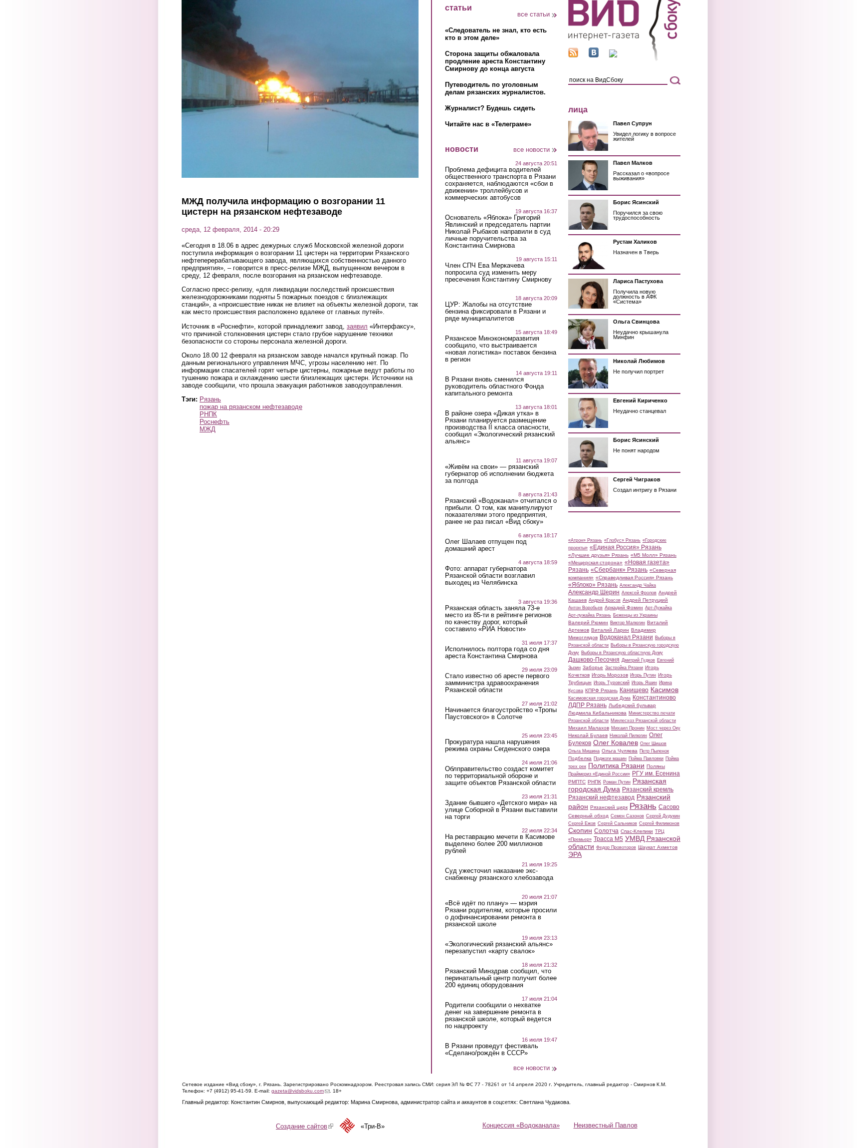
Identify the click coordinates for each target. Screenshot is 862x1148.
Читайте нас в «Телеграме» (488, 124)
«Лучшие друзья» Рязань (598, 555)
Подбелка (580, 758)
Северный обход (588, 815)
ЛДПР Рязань (587, 705)
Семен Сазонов (627, 815)
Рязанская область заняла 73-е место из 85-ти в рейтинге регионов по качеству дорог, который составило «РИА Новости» (498, 619)
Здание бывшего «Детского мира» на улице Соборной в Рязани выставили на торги (501, 809)
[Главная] (624, 59)
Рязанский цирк (609, 807)
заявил (357, 326)
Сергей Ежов (582, 823)
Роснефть (214, 421)
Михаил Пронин (628, 728)
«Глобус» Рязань (622, 540)
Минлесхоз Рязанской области (643, 720)
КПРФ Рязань (601, 690)
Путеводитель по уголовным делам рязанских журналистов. (495, 88)
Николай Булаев (588, 735)
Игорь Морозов (610, 675)
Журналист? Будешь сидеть (490, 108)
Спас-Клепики (637, 831)
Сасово (668, 806)
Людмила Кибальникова (597, 713)
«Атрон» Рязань (585, 540)
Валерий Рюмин (588, 622)
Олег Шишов (653, 743)
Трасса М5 (608, 838)
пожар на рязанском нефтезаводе (251, 406)
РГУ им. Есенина (656, 773)
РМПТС (577, 781)
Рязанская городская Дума (617, 785)
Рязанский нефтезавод (601, 797)
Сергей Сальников (617, 823)
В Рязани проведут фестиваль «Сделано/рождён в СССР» (491, 1050)
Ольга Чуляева (620, 751)
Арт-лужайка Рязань (589, 615)
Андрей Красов (605, 600)
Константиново (654, 697)
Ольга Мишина (584, 751)
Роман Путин (617, 781)
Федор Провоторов (616, 847)
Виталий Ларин (610, 630)
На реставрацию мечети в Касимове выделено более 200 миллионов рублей (500, 843)
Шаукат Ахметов (657, 847)
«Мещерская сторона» (595, 562)
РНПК (208, 414)
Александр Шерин (594, 592)
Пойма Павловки (646, 758)
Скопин (580, 830)
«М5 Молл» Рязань (653, 555)
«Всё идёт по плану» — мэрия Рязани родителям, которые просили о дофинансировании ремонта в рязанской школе (501, 914)
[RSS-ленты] (573, 55)
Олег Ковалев (615, 743)
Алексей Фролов (639, 592)
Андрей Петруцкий (645, 600)
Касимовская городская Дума (599, 698)
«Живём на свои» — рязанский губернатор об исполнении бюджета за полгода (499, 473)
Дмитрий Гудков (638, 660)
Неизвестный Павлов (606, 1125)
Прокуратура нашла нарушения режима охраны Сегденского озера (497, 746)
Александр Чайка (638, 585)
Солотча (606, 830)
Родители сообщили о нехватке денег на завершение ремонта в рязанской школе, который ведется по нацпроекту (498, 1016)
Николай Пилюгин (628, 735)
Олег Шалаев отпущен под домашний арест (486, 545)
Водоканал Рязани (626, 637)
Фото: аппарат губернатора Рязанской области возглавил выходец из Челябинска (490, 575)
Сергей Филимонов (659, 823)
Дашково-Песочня (594, 659)
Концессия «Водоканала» (521, 1125)
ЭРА (575, 854)
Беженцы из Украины (635, 615)
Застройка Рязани (624, 667)
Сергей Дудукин (663, 815)
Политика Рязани (616, 765)
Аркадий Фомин (624, 607)
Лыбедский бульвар (632, 705)
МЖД (208, 429)
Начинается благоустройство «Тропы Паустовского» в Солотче (501, 714)
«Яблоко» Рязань (593, 584)
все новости (531, 149)
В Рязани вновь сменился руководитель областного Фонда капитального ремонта (494, 386)
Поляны (655, 766)
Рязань (210, 399)
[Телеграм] (613, 55)
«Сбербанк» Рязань (619, 569)
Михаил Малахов (588, 728)
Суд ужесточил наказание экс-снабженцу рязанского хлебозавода (499, 874)
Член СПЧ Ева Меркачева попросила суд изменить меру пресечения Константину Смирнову (498, 272)
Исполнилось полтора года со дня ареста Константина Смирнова (497, 653)
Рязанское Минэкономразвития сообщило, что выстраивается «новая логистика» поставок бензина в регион (500, 349)
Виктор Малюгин (627, 622)
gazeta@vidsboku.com (300, 1091)
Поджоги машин (610, 758)
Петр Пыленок (654, 751)
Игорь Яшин (644, 682)
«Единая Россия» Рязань (625, 547)
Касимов (664, 690)
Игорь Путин (643, 675)
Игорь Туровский (612, 682)
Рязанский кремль (647, 789)
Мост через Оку (663, 728)
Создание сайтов (304, 1126)
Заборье (593, 667)
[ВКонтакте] (594, 55)
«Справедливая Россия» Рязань (634, 577)
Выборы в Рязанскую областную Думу (622, 652)
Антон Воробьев (585, 607)
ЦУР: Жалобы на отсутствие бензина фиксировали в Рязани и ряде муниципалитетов (495, 311)
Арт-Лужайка (658, 607)
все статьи (533, 14)
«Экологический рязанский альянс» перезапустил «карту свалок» (499, 948)
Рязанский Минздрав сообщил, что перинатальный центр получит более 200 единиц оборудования (501, 978)
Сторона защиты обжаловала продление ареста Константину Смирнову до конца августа (495, 61)
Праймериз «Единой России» (599, 773)
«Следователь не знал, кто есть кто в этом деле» (496, 33)
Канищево (634, 690)
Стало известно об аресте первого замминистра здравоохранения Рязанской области (497, 683)
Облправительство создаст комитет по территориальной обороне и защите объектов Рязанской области (500, 775)
